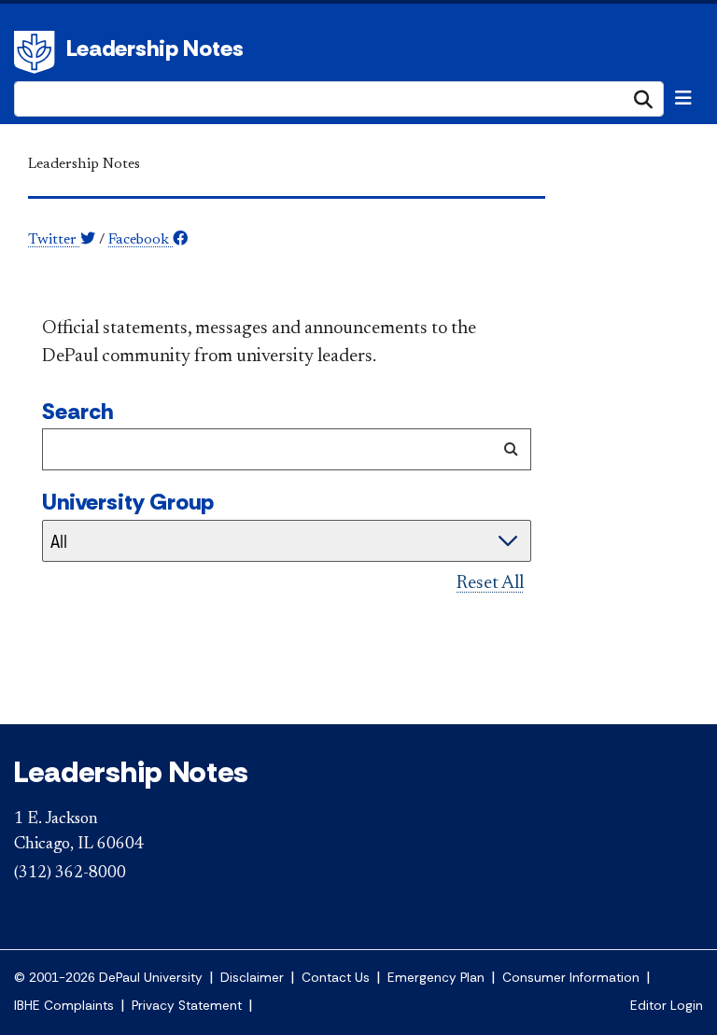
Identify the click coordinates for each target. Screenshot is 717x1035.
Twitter (54, 239)
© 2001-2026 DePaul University (108, 978)
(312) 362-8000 (70, 873)
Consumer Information (571, 978)
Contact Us (336, 978)
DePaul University (37, 52)
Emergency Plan (436, 978)
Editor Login (666, 1006)
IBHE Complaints (64, 1006)
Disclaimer (252, 978)
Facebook (140, 239)
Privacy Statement (187, 1006)
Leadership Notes (155, 48)
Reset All (490, 583)
